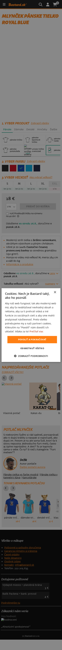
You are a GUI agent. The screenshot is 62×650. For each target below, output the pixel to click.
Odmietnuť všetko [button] (32, 348)
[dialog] (31, 325)
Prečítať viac (36, 331)
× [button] (55, 292)
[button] (31, 356)
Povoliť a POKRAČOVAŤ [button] (32, 339)
